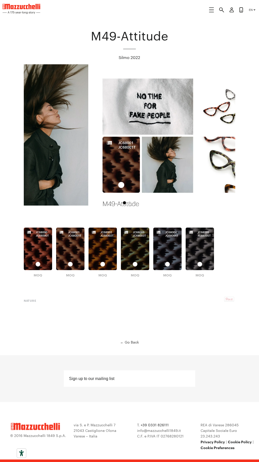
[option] (129, 139)
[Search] (221, 10)
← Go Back (129, 342)
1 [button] (124, 202)
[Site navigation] (211, 10)
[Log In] (231, 10)
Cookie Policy (240, 441)
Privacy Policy (213, 441)
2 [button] (129, 202)
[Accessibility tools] (21, 453)
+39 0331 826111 (155, 424)
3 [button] (134, 202)
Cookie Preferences (217, 447)
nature (30, 300)
